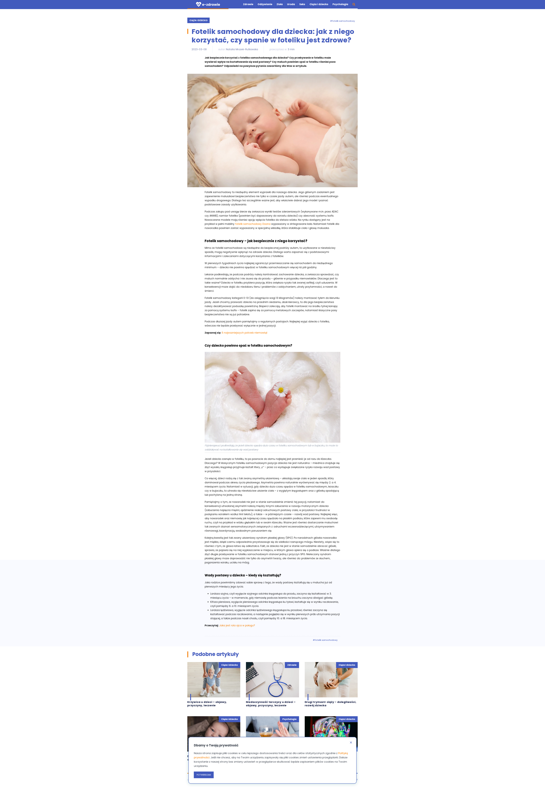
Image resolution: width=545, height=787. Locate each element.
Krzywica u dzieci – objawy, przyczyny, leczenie (207, 703)
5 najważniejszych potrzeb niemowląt (244, 332)
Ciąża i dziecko (319, 4)
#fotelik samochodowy (342, 21)
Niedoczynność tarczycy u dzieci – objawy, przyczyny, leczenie (270, 703)
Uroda (291, 4)
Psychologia (340, 4)
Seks (302, 4)
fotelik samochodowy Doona (253, 224)
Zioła (280, 4)
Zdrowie (248, 4)
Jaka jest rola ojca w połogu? (237, 625)
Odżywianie (265, 4)
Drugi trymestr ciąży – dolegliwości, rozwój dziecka (330, 703)
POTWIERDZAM (204, 774)
